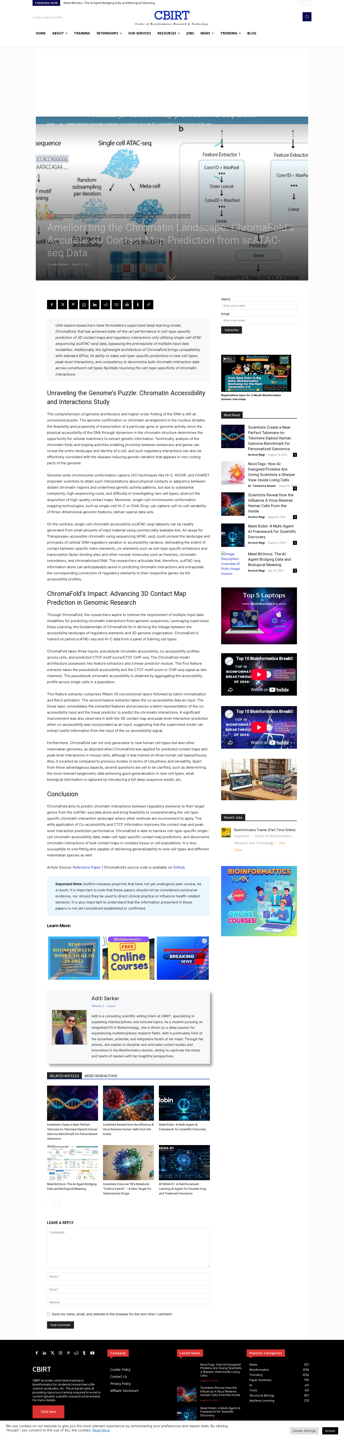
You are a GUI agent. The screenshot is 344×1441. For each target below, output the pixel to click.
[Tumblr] (138, 304)
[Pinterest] (73, 304)
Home (51, 124)
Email (225, 314)
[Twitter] (52, 1353)
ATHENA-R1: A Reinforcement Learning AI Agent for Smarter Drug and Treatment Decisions (182, 1188)
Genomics (100, 216)
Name (226, 299)
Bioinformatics (63, 216)
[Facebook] (51, 304)
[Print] (127, 304)
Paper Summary (157, 216)
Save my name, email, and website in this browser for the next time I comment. (112, 1314)
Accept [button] (330, 1431)
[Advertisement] (172, 81)
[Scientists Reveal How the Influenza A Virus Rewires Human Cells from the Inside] (128, 1103)
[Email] (116, 304)
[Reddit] (76, 1353)
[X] (62, 304)
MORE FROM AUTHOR (101, 1076)
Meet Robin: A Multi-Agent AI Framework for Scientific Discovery (272, 531)
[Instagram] (60, 1353)
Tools (172, 216)
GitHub (179, 867)
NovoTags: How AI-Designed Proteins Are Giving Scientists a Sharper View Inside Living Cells (221, 1370)
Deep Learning (83, 216)
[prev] (301, 3)
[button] (307, 16)
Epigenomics (116, 216)
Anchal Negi (256, 454)
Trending (184, 216)
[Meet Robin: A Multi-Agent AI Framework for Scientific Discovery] (184, 1103)
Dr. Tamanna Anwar (262, 485)
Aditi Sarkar (59, 264)
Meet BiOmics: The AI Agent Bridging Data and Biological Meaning (269, 559)
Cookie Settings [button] (304, 1431)
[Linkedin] (94, 304)
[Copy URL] (148, 304)
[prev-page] (50, 1203)
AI (61, 124)
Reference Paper (87, 867)
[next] (308, 3)
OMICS (141, 216)
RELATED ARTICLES (64, 1076)
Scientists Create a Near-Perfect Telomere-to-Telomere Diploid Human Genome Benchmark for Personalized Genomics (147, 3)
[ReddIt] (105, 304)
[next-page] (57, 1203)
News (130, 216)
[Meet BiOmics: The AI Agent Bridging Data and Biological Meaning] (72, 1162)
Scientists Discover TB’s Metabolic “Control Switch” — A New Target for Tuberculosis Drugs (127, 1188)
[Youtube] (94, 1411)
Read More (101, 1430)
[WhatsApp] (84, 304)
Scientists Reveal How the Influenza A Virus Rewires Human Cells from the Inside (128, 1129)
